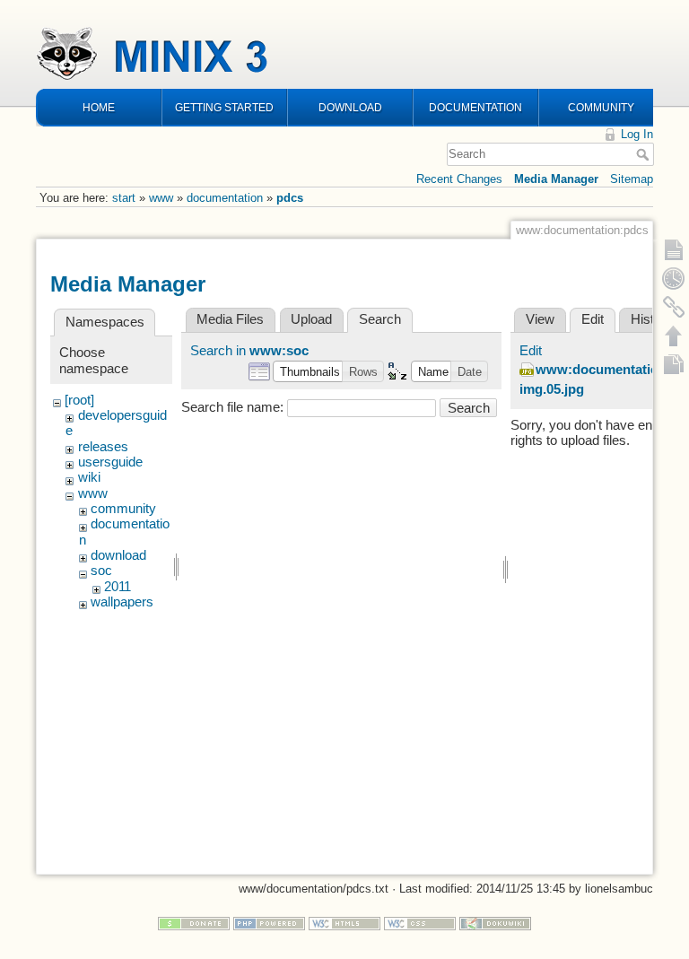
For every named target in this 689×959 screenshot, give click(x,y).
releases (103, 447)
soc (101, 570)
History (652, 319)
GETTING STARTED (224, 107)
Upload (311, 319)
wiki (89, 477)
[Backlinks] (673, 306)
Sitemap (631, 179)
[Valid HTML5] (344, 922)
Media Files (230, 319)
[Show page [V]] (673, 249)
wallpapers (122, 602)
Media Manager (556, 179)
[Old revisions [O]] (673, 278)
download (118, 555)
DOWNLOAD (350, 107)
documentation (225, 198)
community (123, 508)
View (540, 319)
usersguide (110, 462)
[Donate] (194, 922)
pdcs (289, 198)
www (161, 198)
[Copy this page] (673, 364)
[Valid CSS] (420, 922)
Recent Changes (459, 179)
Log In (637, 134)
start (123, 198)
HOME (99, 107)
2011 (117, 587)
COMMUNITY (601, 107)
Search (644, 154)
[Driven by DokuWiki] (495, 922)
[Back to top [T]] (673, 335)
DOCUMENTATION (475, 107)
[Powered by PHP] (269, 922)
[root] (79, 400)
